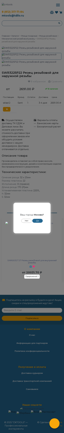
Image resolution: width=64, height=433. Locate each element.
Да (37, 221)
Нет (26, 221)
